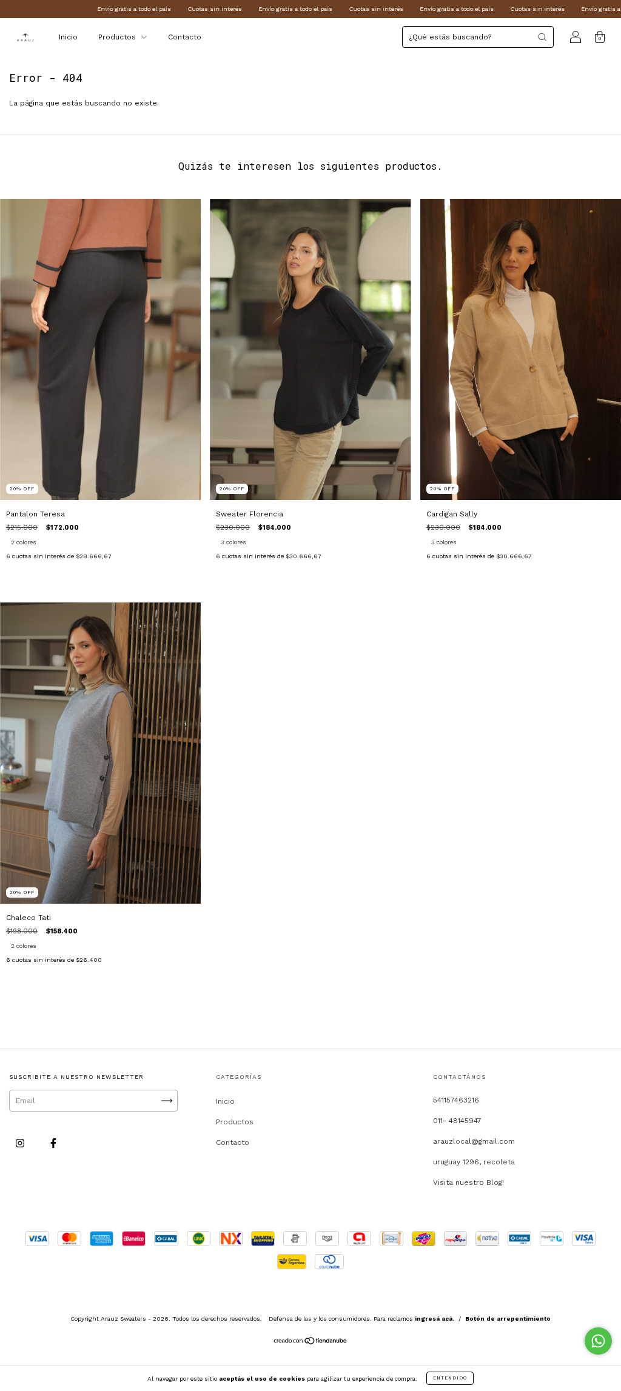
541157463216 (456, 1100)
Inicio (68, 37)
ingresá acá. (434, 1318)
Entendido (450, 1378)
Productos (118, 37)
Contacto (184, 37)
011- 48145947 (457, 1120)
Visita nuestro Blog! (468, 1182)
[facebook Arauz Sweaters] (53, 1143)
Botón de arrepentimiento (508, 1318)
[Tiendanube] (311, 1342)
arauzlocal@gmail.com (474, 1141)
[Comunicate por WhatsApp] (598, 1341)
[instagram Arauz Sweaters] (21, 1143)
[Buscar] (542, 37)
